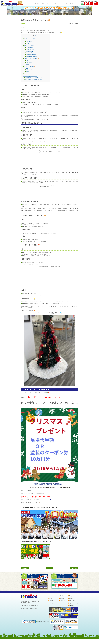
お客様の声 (62, 596)
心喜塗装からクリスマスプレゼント (30, 76)
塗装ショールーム (53, 600)
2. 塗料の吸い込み (30, 49)
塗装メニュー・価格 (73, 595)
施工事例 (71, 3)
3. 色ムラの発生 (29, 51)
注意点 (27, 43)
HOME (32, 3)
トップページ (52, 595)
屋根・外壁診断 (72, 600)
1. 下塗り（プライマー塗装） (30, 38)
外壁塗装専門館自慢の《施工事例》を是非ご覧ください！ (37, 77)
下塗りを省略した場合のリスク (30, 45)
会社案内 (43, 3)
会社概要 (51, 602)
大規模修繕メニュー (73, 596)
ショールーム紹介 (65, 3)
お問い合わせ (62, 602)
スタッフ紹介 (52, 603)
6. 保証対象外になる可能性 (32, 56)
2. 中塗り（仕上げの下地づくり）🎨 (31, 58)
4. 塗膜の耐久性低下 (30, 52)
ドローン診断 (71, 602)
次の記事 (25, 568)
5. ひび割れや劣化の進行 (31, 54)
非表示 (36, 35)
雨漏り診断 (71, 598)
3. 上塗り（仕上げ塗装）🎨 (29, 66)
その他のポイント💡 (28, 73)
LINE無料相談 (71, 605)
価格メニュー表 (57, 3)
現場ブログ (22, 23)
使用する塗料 (29, 41)
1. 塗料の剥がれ (29, 47)
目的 (27, 60)
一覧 (49, 568)
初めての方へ (37, 3)
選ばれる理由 (52, 598)
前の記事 (74, 568)
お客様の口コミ (49, 3)
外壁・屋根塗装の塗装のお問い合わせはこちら (34, 79)
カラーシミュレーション (73, 603)
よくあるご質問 (62, 600)
